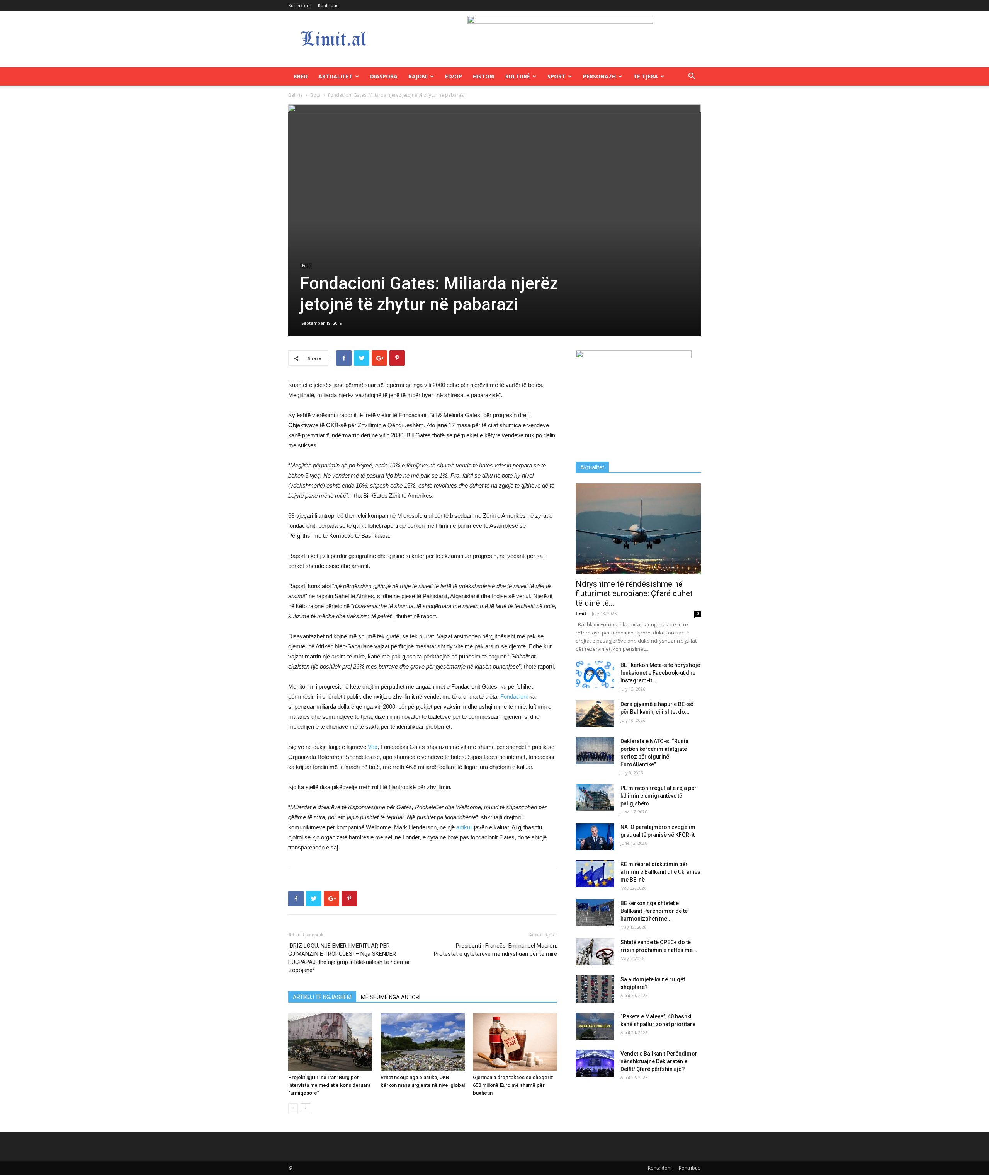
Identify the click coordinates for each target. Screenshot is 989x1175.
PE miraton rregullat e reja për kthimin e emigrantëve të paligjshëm (658, 796)
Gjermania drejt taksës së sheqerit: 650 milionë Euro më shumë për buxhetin (513, 1085)
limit (581, 613)
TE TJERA (645, 76)
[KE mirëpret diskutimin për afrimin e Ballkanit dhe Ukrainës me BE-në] (595, 873)
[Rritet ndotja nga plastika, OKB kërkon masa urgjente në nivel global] (423, 1042)
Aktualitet (335, 76)
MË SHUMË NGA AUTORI (390, 997)
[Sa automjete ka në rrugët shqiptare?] (595, 989)
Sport (556, 76)
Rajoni (418, 76)
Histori (483, 76)
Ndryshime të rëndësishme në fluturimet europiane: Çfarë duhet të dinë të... (634, 593)
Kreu (301, 76)
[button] (691, 77)
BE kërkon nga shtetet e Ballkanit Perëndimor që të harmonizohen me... (654, 911)
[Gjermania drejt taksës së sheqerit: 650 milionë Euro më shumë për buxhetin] (515, 1042)
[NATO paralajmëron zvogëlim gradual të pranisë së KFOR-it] (595, 836)
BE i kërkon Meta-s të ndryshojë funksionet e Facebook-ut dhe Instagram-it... (660, 673)
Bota (315, 95)
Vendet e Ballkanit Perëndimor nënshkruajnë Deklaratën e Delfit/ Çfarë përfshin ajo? (658, 1061)
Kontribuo (328, 5)
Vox (372, 747)
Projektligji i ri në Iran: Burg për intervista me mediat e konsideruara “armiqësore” (329, 1085)
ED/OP (453, 76)
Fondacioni (514, 696)
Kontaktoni (299, 5)
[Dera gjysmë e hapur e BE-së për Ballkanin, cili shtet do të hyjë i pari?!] (595, 713)
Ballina (295, 95)
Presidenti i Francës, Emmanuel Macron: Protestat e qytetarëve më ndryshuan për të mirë (495, 949)
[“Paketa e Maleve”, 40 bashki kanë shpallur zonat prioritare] (595, 1026)
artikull (465, 827)
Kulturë (517, 76)
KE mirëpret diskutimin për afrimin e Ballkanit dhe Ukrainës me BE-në (660, 872)
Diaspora (384, 76)
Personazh (599, 76)
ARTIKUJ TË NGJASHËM (322, 997)
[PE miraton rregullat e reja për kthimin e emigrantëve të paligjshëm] (595, 797)
